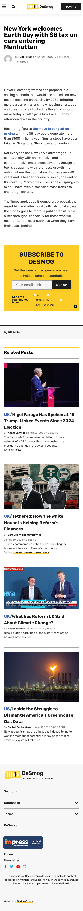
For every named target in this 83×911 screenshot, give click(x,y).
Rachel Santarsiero (19, 727)
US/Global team (43, 300)
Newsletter (11, 860)
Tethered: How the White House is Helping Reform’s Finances (33, 522)
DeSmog (46, 7)
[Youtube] (18, 866)
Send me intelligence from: (20, 300)
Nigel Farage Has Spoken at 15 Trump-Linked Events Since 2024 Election (39, 421)
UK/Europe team (44, 305)
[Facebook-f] (5, 866)
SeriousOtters (25, 901)
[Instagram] (24, 866)
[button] (41, 791)
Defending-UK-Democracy (31, 552)
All (38, 295)
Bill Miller (25, 57)
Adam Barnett (16, 432)
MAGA (17, 450)
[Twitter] (11, 866)
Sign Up (61, 285)
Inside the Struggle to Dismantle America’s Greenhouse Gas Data (38, 715)
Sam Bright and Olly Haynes (24, 534)
